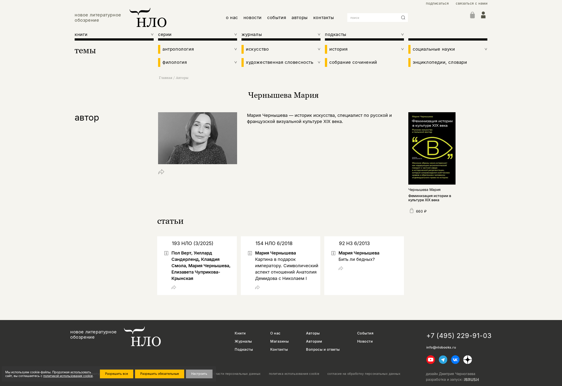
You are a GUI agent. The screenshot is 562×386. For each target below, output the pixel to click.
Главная (165, 78)
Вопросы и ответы (323, 349)
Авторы (182, 78)
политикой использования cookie (68, 376)
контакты (323, 17)
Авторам (314, 341)
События (365, 333)
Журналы (243, 341)
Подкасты (244, 349)
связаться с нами (471, 3)
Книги (240, 333)
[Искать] (403, 17)
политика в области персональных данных (227, 373)
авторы (300, 17)
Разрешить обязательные (159, 373)
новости (252, 17)
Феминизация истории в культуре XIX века (429, 198)
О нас (275, 333)
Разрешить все (116, 373)
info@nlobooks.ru (441, 347)
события (276, 17)
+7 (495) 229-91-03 (459, 336)
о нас (232, 17)
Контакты (279, 349)
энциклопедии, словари (440, 62)
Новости (365, 341)
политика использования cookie (294, 373)
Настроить (199, 373)
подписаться (437, 3)
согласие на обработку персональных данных (363, 373)
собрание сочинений (353, 62)
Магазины (279, 341)
